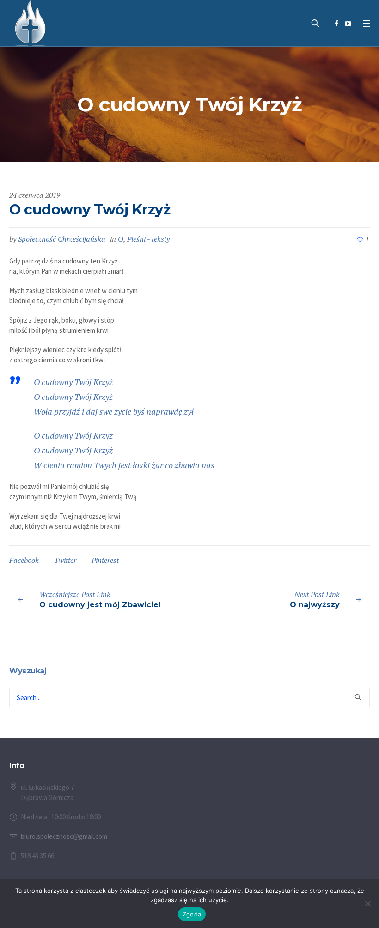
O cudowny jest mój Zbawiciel (100, 604)
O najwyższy (315, 604)
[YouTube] (348, 23)
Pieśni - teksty (148, 239)
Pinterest (105, 560)
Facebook (24, 560)
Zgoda (192, 914)
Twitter (65, 560)
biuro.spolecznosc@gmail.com (64, 836)
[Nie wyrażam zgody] (367, 903)
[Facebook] (336, 23)
